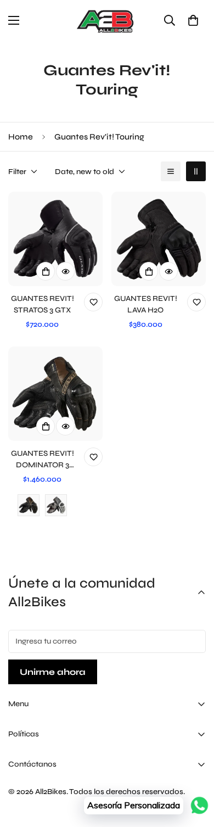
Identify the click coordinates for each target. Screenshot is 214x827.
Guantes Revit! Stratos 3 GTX (42, 304)
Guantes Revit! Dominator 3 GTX (42, 460)
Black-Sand (29, 505)
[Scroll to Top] (194, 769)
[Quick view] (65, 271)
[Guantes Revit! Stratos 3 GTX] (55, 239)
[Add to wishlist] (93, 302)
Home (20, 137)
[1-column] (171, 171)
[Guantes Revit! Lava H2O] (158, 239)
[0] (193, 20)
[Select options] (45, 271)
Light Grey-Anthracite (56, 505)
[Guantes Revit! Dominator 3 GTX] (55, 394)
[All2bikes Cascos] (107, 20)
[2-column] (196, 171)
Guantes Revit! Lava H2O (145, 304)
